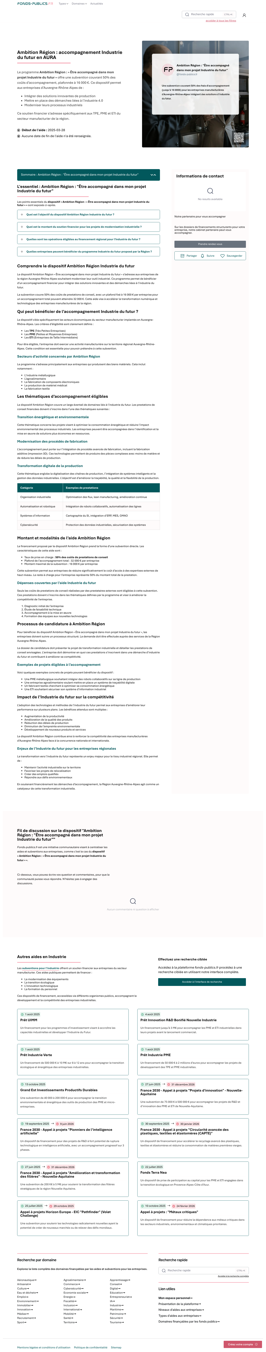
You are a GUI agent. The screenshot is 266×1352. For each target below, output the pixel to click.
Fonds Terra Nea (153, 1172)
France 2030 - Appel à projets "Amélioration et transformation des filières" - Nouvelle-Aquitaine (70, 1175)
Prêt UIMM (28, 1020)
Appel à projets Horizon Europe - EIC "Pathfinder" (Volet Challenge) (65, 1214)
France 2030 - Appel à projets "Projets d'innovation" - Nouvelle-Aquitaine (191, 1092)
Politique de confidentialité (90, 1347)
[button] (244, 15)
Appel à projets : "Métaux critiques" (169, 1212)
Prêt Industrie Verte (36, 1055)
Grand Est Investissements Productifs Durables (59, 1090)
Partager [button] (192, 256)
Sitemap (116, 1347)
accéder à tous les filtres (221, 20)
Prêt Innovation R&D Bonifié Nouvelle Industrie (178, 1020)
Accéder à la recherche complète (233, 1276)
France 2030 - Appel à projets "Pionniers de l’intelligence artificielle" (66, 1131)
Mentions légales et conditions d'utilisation (43, 1347)
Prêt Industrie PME (155, 1055)
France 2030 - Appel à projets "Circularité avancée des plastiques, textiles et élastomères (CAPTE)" (184, 1131)
